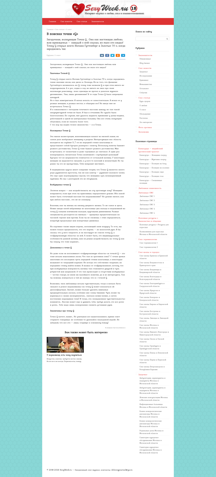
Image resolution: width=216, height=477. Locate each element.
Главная (52, 21)
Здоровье (144, 71)
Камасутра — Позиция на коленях (154, 167)
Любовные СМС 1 (147, 196)
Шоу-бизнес (145, 63)
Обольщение (145, 114)
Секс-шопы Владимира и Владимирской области (150, 271)
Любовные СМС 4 (147, 208)
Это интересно (146, 122)
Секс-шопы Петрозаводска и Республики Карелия (152, 368)
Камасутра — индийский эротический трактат (150, 150)
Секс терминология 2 (149, 247)
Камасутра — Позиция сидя (152, 172)
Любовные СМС (145, 192)
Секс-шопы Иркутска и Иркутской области (150, 291)
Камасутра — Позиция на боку (153, 163)
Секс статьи (82, 21)
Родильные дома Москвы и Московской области (151, 432)
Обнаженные (145, 58)
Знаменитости (97, 21)
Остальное (144, 88)
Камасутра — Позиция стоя (151, 176)
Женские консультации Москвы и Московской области (154, 398)
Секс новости (66, 21)
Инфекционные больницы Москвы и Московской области (153, 405)
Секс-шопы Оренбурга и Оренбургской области (150, 347)
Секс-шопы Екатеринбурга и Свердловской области (152, 284)
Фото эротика (145, 127)
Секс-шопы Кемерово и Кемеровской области (150, 298)
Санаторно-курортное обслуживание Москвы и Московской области (151, 440)
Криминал (144, 80)
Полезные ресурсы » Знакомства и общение (149, 219)
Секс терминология (147, 239)
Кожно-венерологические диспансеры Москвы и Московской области (151, 414)
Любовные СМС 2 (147, 200)
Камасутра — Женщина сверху (153, 155)
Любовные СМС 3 (147, 204)
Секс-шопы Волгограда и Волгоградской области (150, 278)
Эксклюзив (143, 131)
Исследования (146, 75)
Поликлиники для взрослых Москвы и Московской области (153, 233)
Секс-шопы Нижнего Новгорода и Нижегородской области (154, 333)
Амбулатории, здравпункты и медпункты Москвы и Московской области (152, 381)
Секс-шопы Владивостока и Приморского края (152, 264)
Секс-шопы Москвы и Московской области (149, 326)
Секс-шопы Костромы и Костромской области (150, 312)
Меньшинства (146, 84)
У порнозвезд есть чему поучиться (64, 354)
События (143, 92)
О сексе (57, 55)
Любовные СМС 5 (147, 213)
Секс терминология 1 (149, 242)
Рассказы (144, 118)
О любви (143, 105)
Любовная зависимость (149, 188)
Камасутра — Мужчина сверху (153, 159)
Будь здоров (145, 101)
